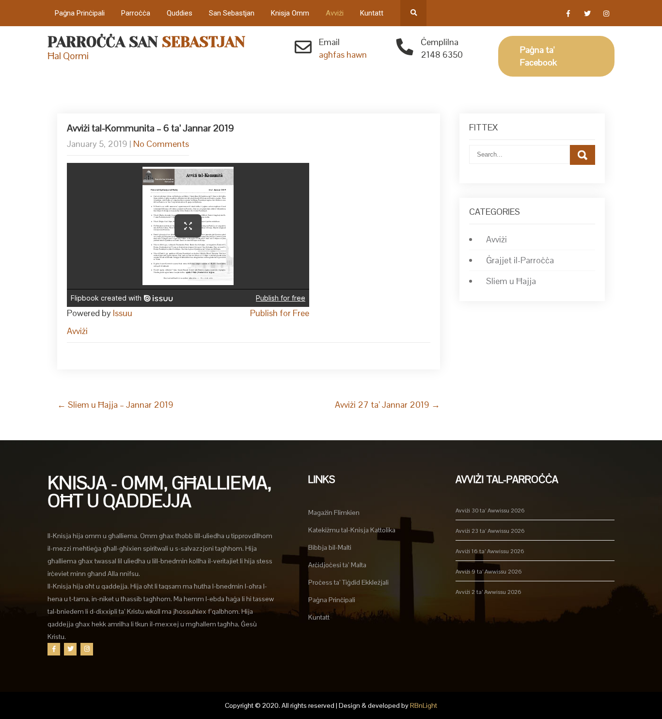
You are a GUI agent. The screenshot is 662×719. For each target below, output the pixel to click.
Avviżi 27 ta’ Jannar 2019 (387, 404)
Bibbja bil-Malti (329, 547)
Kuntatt (371, 13)
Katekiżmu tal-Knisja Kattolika (351, 530)
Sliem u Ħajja (511, 281)
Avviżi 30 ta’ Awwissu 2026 (490, 510)
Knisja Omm (290, 13)
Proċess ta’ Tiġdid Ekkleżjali (348, 582)
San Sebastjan (231, 13)
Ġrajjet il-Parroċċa (520, 260)
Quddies (179, 13)
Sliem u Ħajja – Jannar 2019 (115, 404)
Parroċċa (135, 13)
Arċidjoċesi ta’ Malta (337, 564)
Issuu (122, 313)
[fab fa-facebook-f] (568, 15)
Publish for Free (279, 313)
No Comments (161, 143)
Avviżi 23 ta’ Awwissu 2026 (490, 531)
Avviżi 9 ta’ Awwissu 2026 (489, 571)
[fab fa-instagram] (606, 15)
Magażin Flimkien (334, 512)
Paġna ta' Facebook (538, 56)
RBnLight (423, 705)
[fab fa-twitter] (587, 15)
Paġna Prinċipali (80, 13)
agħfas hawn (343, 54)
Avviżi (335, 13)
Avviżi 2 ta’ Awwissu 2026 (488, 592)
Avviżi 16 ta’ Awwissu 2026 (490, 551)
